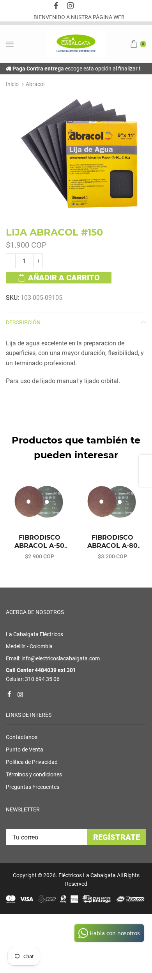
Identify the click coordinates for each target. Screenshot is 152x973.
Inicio (12, 84)
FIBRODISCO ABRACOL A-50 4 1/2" (39, 542)
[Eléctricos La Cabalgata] (76, 43)
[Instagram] (70, 6)
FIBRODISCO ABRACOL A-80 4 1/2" (112, 542)
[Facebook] (56, 6)
